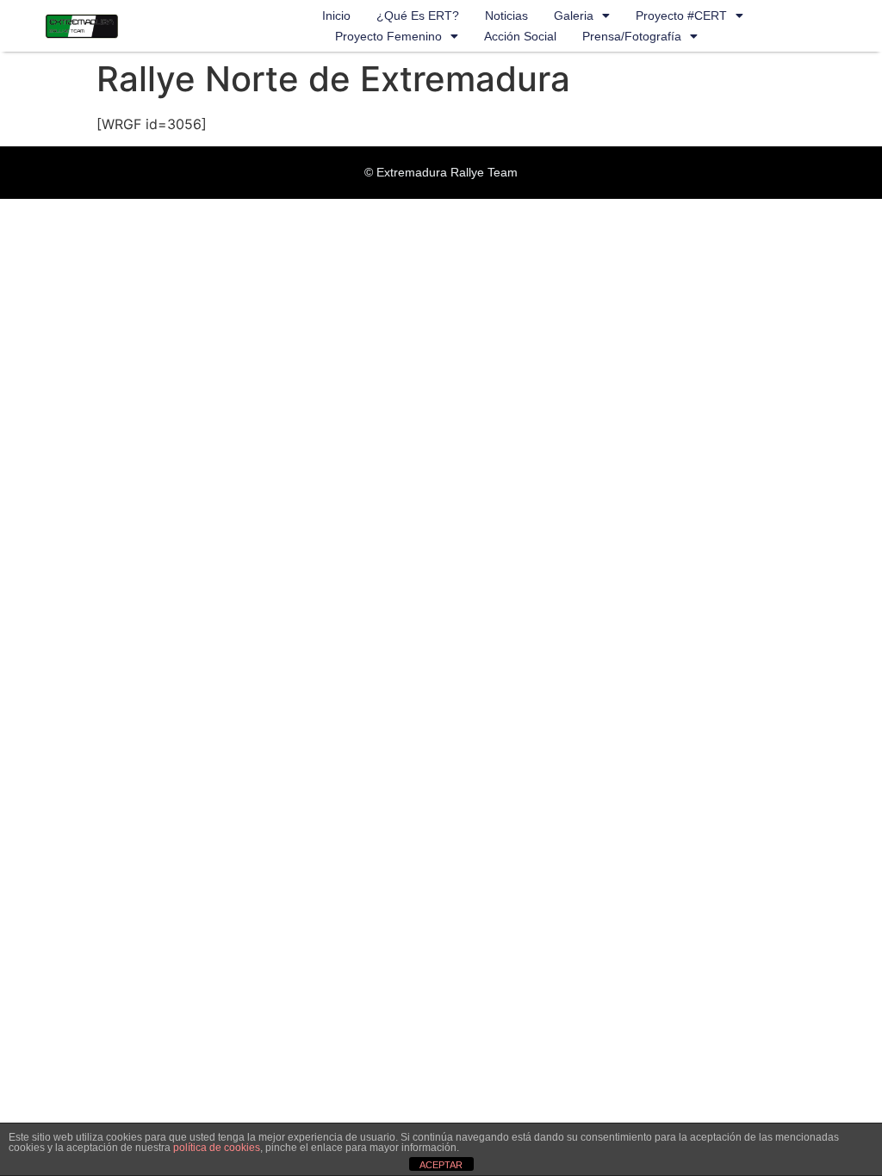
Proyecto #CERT (681, 15)
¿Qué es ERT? (417, 15)
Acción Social (520, 36)
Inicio (336, 15)
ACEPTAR (441, 1165)
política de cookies (216, 1148)
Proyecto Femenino (388, 36)
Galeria (573, 15)
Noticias (506, 15)
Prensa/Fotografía (631, 36)
